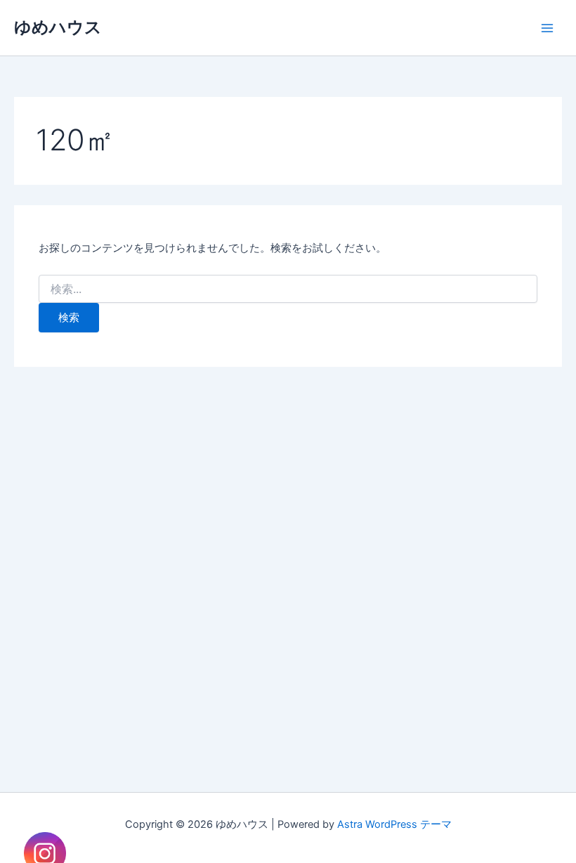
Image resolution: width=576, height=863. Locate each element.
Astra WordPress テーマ (394, 824)
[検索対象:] (288, 289)
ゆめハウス (58, 27)
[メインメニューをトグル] (547, 28)
